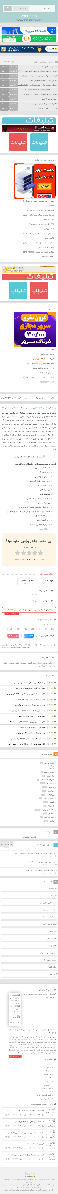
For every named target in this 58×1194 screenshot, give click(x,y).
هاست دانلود (9, 1190)
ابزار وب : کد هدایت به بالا (35, 1144)
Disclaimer (29, 1182)
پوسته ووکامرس (44, 665)
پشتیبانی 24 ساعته (47, 372)
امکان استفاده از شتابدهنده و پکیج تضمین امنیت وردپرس (38, 245)
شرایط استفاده (46, 1091)
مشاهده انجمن (5, 61)
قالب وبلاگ (50, 806)
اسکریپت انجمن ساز (49, 66)
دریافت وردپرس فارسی (43, 1098)
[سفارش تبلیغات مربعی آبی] (39, 150)
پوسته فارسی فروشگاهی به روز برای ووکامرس (30, 705)
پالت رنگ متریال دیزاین (43, 1095)
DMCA (36, 1179)
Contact (30, 1179)
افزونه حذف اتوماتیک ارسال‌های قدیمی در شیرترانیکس (27, 1155)
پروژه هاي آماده (49, 817)
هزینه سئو (53, 888)
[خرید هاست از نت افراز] (29, 131)
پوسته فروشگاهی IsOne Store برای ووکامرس (30, 688)
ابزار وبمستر (50, 776)
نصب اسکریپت (46, 1088)
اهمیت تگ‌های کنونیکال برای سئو (44, 103)
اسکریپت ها (50, 783)
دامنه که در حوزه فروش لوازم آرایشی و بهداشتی (39, 94)
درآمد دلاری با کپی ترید (48, 902)
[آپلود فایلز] (29, 34)
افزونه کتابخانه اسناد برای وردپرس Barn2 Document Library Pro (36, 853)
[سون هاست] (29, 41)
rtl (48, 663)
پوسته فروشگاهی (20, 663)
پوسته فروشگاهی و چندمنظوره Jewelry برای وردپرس (28, 738)
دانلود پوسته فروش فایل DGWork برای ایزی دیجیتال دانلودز (26, 744)
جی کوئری (51, 791)
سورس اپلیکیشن (49, 798)
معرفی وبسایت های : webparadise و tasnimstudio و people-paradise (30, 85)
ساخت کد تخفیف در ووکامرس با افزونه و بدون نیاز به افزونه (25, 1133)
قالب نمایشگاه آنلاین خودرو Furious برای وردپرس (41, 870)
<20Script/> (29, 16)
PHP (50, 768)
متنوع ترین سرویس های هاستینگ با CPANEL (38, 203)
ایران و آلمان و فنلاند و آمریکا (43, 368)
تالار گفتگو (48, 1078)
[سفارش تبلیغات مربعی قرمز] (18, 150)
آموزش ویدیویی (49, 772)
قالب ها (39, 398)
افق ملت (53, 895)
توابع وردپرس (47, 1085)
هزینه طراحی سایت (49, 909)
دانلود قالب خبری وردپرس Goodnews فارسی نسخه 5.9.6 (27, 721)
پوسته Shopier (42, 663)
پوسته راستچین (32, 663)
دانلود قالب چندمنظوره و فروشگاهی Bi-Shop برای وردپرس (26, 694)
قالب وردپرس (52, 938)
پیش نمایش (25, 580)
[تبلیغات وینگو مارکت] (29, 837)
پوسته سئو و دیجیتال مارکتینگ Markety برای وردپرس (28, 710)
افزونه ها (51, 787)
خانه (52, 398)
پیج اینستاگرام (13, 635)
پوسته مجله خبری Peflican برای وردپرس (32, 716)
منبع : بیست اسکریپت (41, 600)
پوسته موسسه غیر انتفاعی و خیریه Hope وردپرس (29, 699)
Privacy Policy (45, 1179)
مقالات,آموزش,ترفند (47, 810)
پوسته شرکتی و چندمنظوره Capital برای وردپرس (29, 683)
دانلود (47, 580)
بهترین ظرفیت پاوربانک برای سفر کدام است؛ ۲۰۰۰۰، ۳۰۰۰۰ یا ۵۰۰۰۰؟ (31, 71)
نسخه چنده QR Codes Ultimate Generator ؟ (40, 89)
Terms (53, 1179)
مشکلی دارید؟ (44, 590)
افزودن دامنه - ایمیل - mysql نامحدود (40, 210)
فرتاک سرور (52, 308)
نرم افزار (51, 813)
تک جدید (53, 945)
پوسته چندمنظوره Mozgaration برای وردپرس (30, 733)
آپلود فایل (53, 974)
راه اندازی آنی (49, 229)
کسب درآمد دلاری (50, 924)
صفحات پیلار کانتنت (49, 99)
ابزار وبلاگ (47, 1074)
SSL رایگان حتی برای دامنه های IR (41, 224)
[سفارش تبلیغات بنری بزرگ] (29, 124)
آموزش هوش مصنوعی (48, 952)
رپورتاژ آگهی (50, 794)
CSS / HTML (48, 766)
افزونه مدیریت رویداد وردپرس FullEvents (43, 862)
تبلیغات (49, 1064)
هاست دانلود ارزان (50, 960)
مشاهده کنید (14, 1056)
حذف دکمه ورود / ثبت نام (47, 108)
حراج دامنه (53, 967)
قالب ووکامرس (10, 407)
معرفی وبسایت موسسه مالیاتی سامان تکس (40, 80)
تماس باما (48, 1071)
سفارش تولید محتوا (49, 917)
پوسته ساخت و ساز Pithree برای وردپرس (32, 727)
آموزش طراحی (49, 763)
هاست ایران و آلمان (47, 354)
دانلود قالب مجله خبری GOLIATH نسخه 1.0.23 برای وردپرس (25, 1110)
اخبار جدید (53, 931)
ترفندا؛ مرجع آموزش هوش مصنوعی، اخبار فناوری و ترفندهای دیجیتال (31, 76)
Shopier (52, 663)
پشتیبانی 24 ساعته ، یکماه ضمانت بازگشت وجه (38, 236)
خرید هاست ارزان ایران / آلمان (45, 160)
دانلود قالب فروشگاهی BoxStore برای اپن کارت (29, 1122)
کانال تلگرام (28, 635)
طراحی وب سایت (47, 1190)
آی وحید (38, 1190)
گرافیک (52, 821)
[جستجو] (8, 8)
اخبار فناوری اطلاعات (47, 779)
